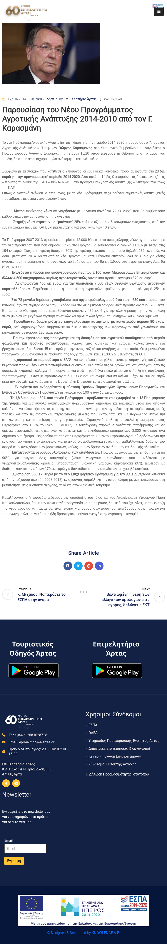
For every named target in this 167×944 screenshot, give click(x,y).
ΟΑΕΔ (93, 733)
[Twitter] (78, 566)
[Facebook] (67, 566)
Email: (32, 742)
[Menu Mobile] (159, 11)
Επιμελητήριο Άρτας (80, 99)
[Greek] (161, 6)
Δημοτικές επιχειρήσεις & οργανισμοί (119, 748)
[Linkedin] (99, 566)
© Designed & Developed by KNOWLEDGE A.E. (83, 933)
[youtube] (16, 783)
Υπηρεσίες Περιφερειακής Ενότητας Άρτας (124, 741)
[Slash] (83, 592)
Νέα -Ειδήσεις (47, 99)
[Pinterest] (88, 566)
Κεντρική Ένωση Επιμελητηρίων (115, 756)
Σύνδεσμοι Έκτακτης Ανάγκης (113, 764)
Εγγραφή (14, 861)
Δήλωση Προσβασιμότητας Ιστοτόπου (119, 774)
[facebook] (6, 783)
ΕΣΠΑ (93, 725)
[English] (155, 6)
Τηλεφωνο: (28, 735)
